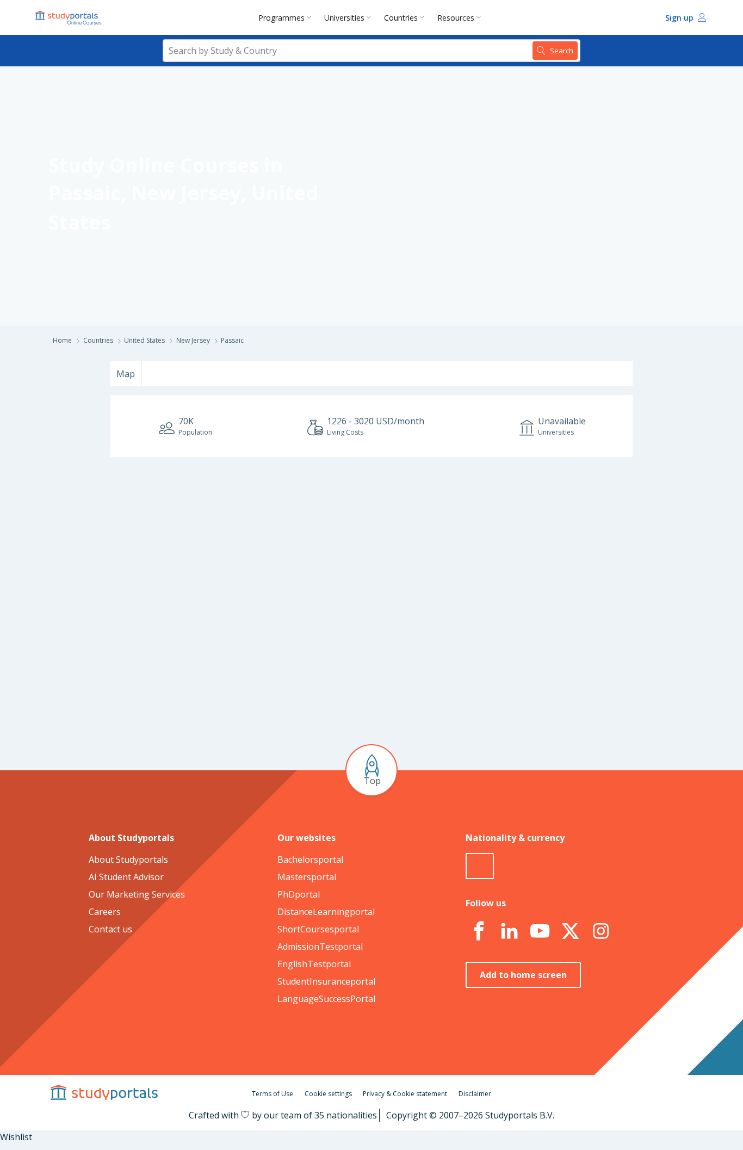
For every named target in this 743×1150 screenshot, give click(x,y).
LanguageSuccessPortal (326, 999)
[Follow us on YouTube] (540, 931)
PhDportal (298, 894)
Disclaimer (475, 1093)
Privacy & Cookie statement (405, 1093)
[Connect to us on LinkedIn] (509, 931)
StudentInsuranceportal (326, 981)
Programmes (281, 18)
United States (144, 340)
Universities (344, 18)
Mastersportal (306, 877)
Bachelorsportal (310, 859)
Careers (105, 912)
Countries (401, 18)
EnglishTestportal (314, 964)
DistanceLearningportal (326, 912)
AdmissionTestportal (320, 947)
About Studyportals (128, 859)
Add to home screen (523, 975)
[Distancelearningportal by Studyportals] (69, 17)
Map (125, 374)
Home (62, 340)
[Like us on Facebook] (479, 931)
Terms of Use (272, 1093)
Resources (455, 18)
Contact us (110, 929)
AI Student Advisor (126, 877)
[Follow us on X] (570, 931)
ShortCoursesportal (318, 929)
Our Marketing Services (137, 894)
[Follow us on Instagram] (600, 931)
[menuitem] (287, 17)
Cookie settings (328, 1093)
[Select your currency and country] (480, 866)
